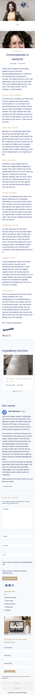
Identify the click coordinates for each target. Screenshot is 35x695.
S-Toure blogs (17, 51)
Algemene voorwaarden (21, 692)
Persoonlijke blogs (10, 597)
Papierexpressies (9, 604)
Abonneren (10, 672)
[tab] (13, 391)
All (5, 594)
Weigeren (17, 688)
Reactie (6, 509)
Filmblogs (7, 610)
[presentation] (19, 365)
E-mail (6, 545)
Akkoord (17, 683)
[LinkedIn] (6, 335)
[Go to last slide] (5, 372)
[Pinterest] (3, 335)
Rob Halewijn (14, 411)
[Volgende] (30, 372)
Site (4, 555)
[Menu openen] (17, 24)
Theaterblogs (8, 607)
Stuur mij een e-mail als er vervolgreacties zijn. (17, 563)
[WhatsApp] (9, 335)
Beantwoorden (8, 486)
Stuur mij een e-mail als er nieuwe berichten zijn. (14, 572)
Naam (5, 536)
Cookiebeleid (10, 692)
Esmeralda (13, 63)
